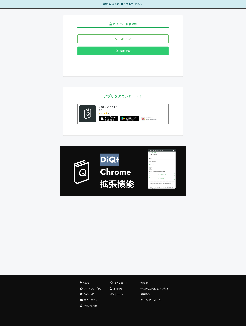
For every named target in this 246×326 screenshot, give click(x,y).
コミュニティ (91, 300)
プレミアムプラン (93, 288)
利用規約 (145, 294)
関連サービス (117, 294)
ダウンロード (121, 282)
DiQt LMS (89, 294)
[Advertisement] (123, 236)
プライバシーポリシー (152, 300)
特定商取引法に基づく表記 (154, 288)
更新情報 (117, 288)
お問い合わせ (90, 305)
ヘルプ (86, 282)
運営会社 (145, 282)
